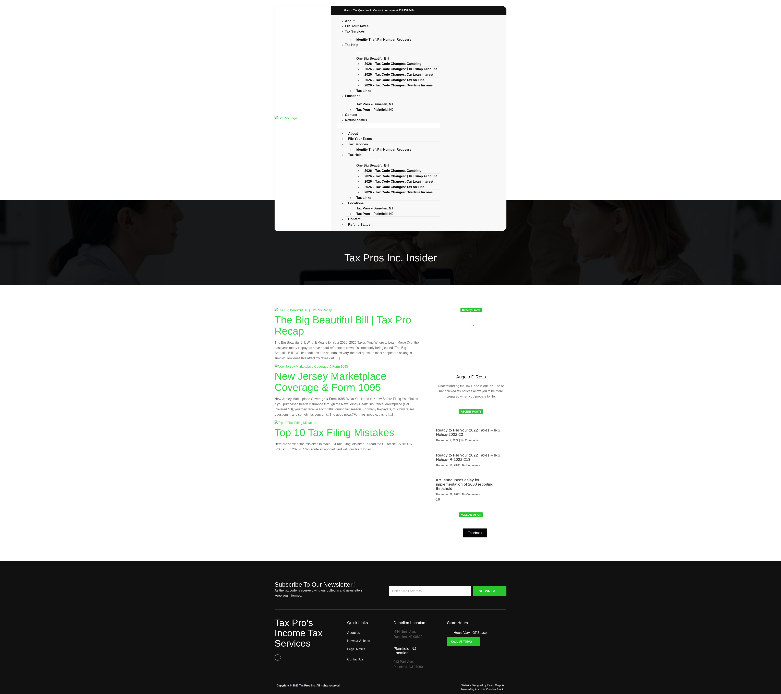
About (350, 21)
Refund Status (356, 120)
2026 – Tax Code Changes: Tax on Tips (394, 80)
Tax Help (351, 45)
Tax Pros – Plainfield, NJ (375, 109)
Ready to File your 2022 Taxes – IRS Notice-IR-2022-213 (468, 457)
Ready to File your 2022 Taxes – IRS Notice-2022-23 (468, 432)
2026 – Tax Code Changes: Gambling (392, 63)
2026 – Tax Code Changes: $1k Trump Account (400, 69)
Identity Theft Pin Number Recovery (383, 39)
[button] (388, 125)
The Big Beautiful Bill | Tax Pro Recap (343, 325)
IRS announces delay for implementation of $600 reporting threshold (464, 484)
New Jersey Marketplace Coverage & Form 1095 (330, 381)
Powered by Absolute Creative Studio (482, 689)
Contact (351, 115)
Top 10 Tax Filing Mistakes (334, 432)
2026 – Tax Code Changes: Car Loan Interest (398, 74)
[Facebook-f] (278, 657)
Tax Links (363, 91)
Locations (352, 96)
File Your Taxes (357, 26)
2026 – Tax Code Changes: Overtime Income (398, 85)
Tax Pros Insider (368, 53)
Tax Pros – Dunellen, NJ (374, 104)
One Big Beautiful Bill (372, 58)
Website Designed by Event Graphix (482, 685)
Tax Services (355, 31)
